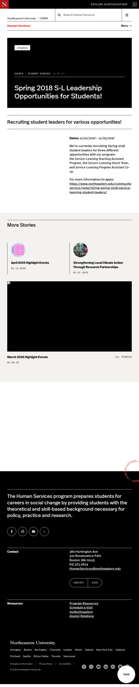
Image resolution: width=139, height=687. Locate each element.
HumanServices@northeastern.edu (95, 568)
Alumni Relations (82, 616)
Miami (78, 649)
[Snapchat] (120, 667)
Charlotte (55, 649)
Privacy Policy (45, 663)
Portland (15, 656)
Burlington (41, 649)
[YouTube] (98, 667)
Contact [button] (79, 582)
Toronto (55, 656)
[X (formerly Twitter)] (91, 667)
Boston (28, 649)
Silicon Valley (41, 656)
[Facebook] (84, 667)
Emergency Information (21, 663)
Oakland (120, 649)
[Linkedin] (106, 667)
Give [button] (95, 582)
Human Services (18, 25)
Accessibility (65, 663)
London (68, 649)
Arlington (15, 649)
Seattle (27, 656)
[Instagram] (113, 667)
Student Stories (39, 73)
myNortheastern (81, 612)
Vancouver (69, 656)
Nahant (89, 649)
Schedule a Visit (81, 607)
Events (18, 73)
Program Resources (84, 603)
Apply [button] (126, 674)
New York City (104, 649)
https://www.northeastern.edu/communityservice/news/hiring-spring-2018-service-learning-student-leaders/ (100, 188)
